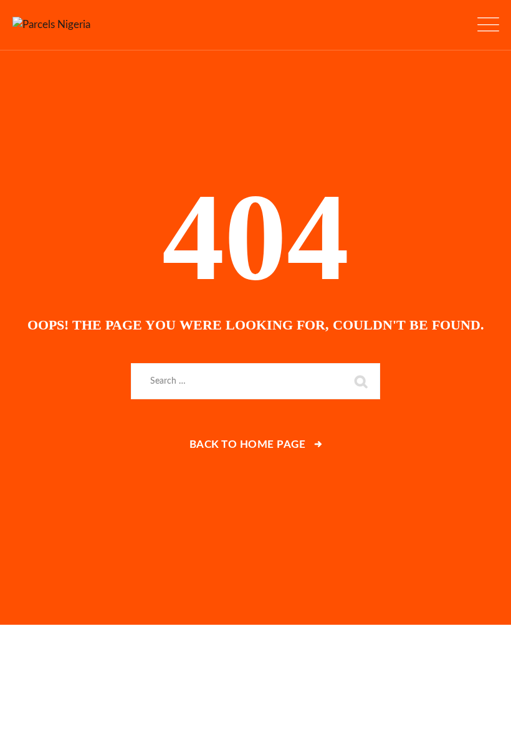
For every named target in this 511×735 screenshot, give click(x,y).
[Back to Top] (484, 715)
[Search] (361, 381)
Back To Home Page (247, 444)
